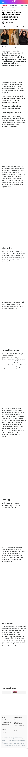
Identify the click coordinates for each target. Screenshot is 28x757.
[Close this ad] (27, 748)
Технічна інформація (19, 725)
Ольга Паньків (9, 22)
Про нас (4, 717)
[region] (14, 753)
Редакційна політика (6, 722)
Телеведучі (4, 727)
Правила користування (19, 719)
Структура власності (6, 732)
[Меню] (3, 2)
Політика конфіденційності (18, 723)
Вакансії (4, 729)
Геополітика (13, 5)
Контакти (16, 728)
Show (3, 7)
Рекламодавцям (18, 717)
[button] (4, 26)
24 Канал (4, 5)
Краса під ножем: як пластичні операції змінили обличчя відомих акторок (19, 7)
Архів (15, 730)
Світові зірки (9, 7)
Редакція (4, 719)
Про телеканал (5, 724)
